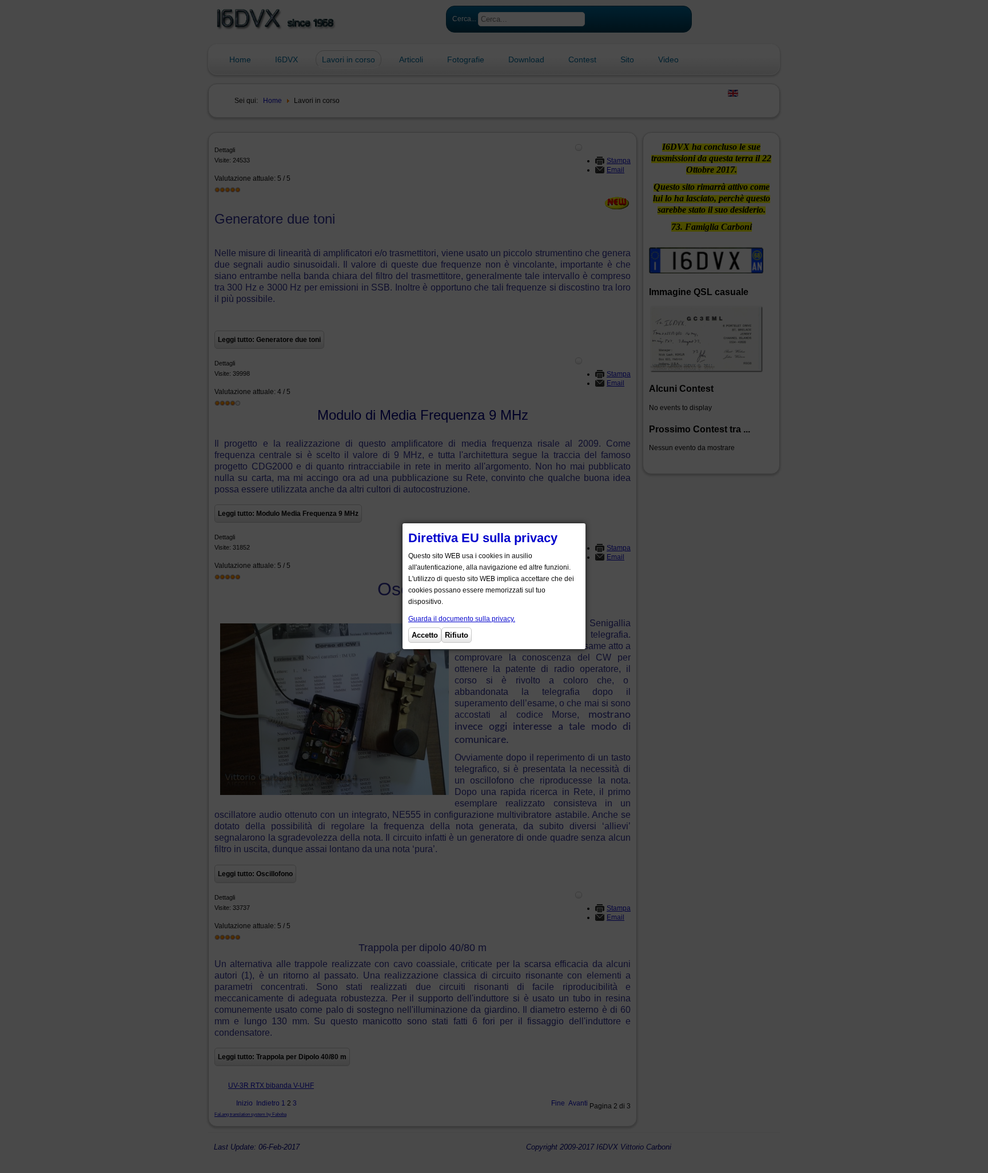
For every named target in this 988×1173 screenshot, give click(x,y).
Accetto (425, 635)
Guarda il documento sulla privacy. (461, 619)
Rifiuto (456, 635)
